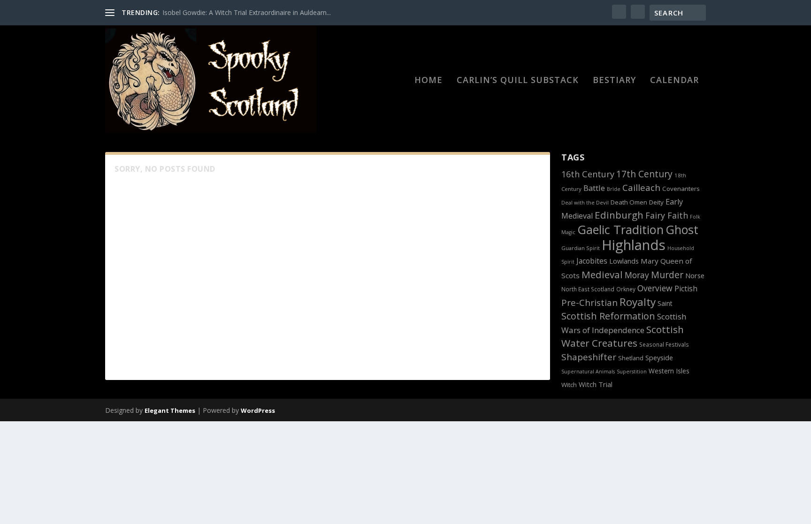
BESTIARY (614, 80)
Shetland (630, 358)
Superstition (632, 371)
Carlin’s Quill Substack (518, 80)
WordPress (258, 410)
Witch (569, 384)
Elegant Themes (170, 410)
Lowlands (624, 261)
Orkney (625, 289)
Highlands (634, 244)
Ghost (682, 229)
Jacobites (591, 261)
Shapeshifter (588, 357)
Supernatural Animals (588, 371)
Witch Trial (595, 384)
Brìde (613, 189)
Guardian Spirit (580, 247)
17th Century (644, 173)
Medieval (602, 274)
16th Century (587, 174)
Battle (594, 187)
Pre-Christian (589, 302)
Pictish (685, 288)
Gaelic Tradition (620, 229)
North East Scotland (587, 289)
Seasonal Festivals (664, 344)
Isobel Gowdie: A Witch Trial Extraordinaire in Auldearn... (246, 12)
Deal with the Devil (585, 202)
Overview (655, 288)
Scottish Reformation (608, 316)
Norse (694, 275)
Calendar (674, 80)
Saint (665, 303)
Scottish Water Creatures (622, 336)
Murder (667, 274)
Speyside (659, 357)
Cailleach (641, 188)
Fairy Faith (666, 215)
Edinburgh (619, 214)
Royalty (638, 302)
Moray (637, 275)
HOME (428, 80)
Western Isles (669, 370)
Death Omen (629, 202)
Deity (656, 202)
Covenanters (681, 188)
